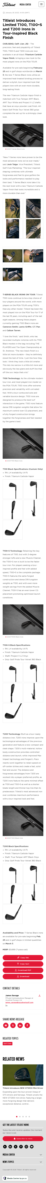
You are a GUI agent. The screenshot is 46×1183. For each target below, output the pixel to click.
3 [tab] (23, 1116)
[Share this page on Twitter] (13, 1025)
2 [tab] (20, 1116)
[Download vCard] (39, 995)
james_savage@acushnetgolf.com (19, 1002)
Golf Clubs (8, 1043)
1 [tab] (16, 1116)
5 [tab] (29, 1116)
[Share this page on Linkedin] (20, 1025)
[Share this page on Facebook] (27, 1025)
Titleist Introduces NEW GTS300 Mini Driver (23, 1088)
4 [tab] (26, 1116)
